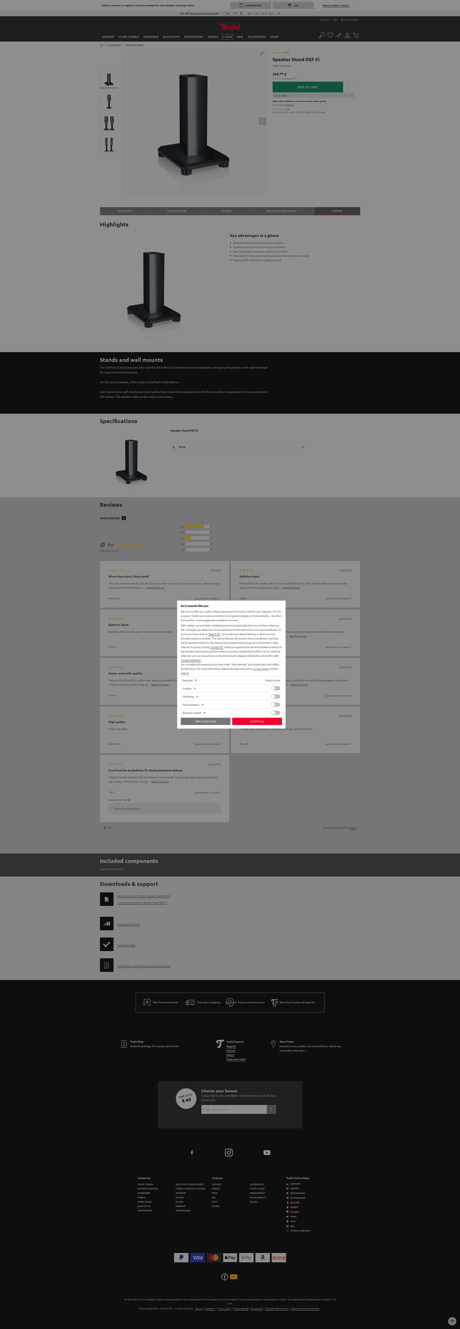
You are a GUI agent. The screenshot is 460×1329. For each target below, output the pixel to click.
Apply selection (205, 721)
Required (188, 680)
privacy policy (261, 668)
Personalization (191, 704)
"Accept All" (216, 647)
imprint (185, 673)
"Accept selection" (191, 660)
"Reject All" (214, 634)
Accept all (257, 721)
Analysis (187, 688)
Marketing (188, 696)
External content (192, 712)
